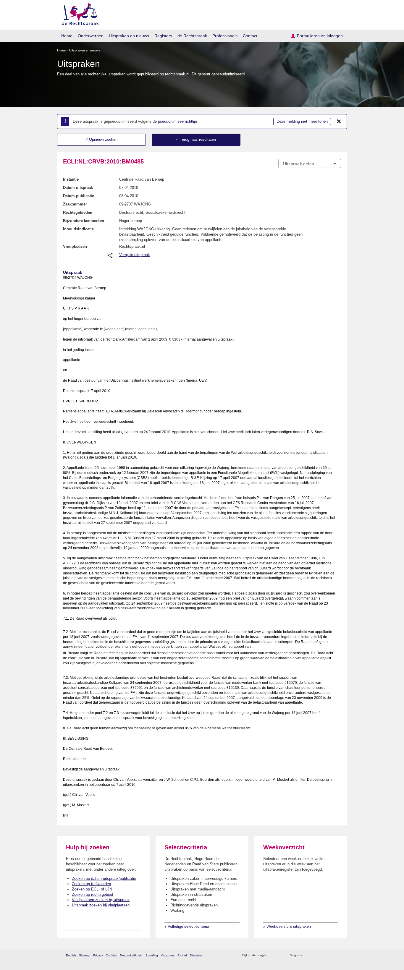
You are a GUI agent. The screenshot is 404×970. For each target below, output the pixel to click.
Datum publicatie (78, 196)
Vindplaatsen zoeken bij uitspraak (101, 900)
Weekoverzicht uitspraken (288, 926)
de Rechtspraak (192, 35)
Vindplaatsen (75, 246)
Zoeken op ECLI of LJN (92, 889)
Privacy (98, 955)
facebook (315, 955)
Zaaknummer (75, 204)
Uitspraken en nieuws (129, 35)
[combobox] (309, 163)
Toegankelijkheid (131, 955)
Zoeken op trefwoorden (91, 884)
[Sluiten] (339, 121)
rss (272, 955)
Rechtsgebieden (77, 212)
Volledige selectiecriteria (188, 926)
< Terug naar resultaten (196, 139)
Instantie (71, 179)
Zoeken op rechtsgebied (92, 894)
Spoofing (152, 955)
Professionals (224, 35)
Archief (182, 955)
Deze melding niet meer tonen (302, 121)
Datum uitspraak (78, 187)
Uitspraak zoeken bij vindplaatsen (101, 905)
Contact (250, 35)
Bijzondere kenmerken (83, 220)
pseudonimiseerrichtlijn (177, 121)
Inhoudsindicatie (78, 229)
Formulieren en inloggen (320, 35)
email (280, 955)
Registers (163, 35)
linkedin (330, 955)
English (71, 955)
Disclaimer (196, 955)
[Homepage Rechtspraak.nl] (78, 13)
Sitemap (84, 955)
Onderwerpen (91, 35)
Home (66, 35)
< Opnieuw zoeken (101, 139)
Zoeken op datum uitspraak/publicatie (104, 878)
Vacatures (167, 955)
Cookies (111, 955)
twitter (307, 955)
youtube (338, 955)
